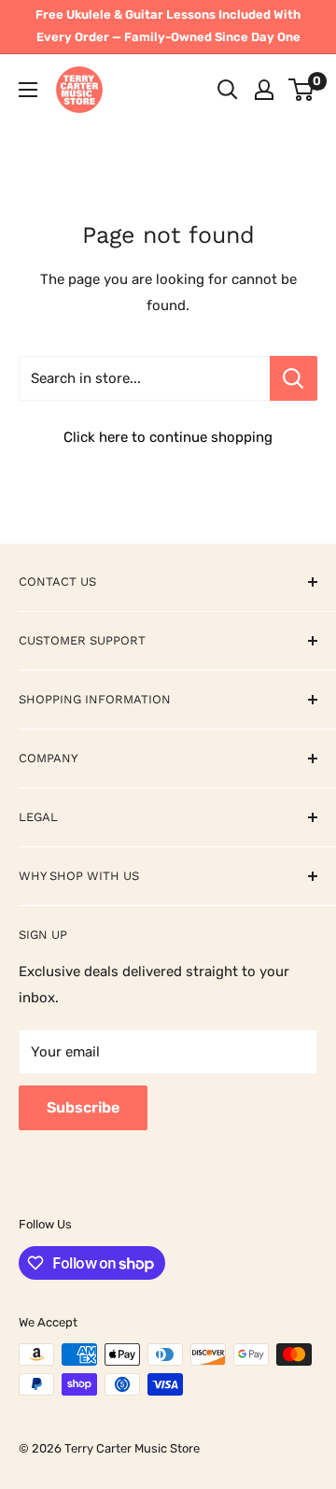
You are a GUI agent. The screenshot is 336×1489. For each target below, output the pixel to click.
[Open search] (227, 89)
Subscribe (83, 1107)
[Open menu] (28, 89)
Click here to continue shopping (168, 437)
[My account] (264, 89)
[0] (302, 89)
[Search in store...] (293, 378)
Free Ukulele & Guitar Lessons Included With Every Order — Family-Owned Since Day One (168, 25)
